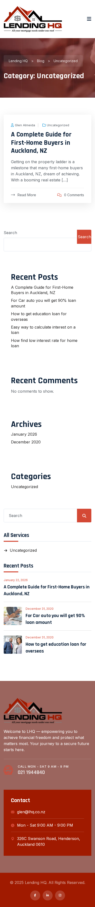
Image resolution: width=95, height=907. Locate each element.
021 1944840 (31, 772)
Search (10, 232)
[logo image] (33, 19)
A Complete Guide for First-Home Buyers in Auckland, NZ (41, 142)
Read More (26, 195)
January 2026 (24, 434)
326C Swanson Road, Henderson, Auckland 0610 (48, 841)
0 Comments (74, 195)
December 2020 (26, 442)
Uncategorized (58, 125)
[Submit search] (84, 516)
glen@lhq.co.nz (31, 811)
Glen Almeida (25, 125)
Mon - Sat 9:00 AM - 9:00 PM (45, 825)
